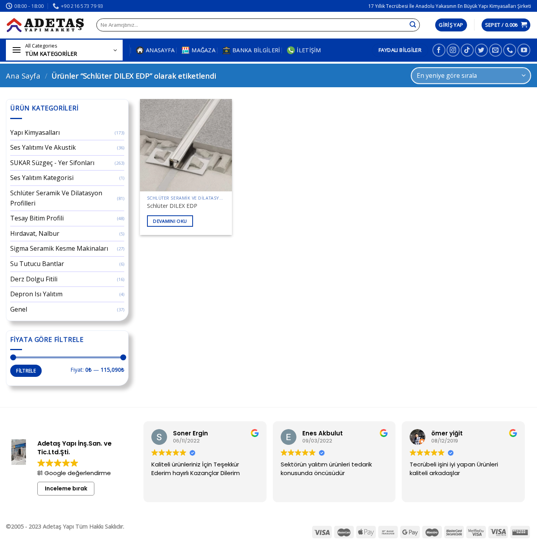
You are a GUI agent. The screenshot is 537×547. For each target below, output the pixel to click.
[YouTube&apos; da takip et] (523, 50)
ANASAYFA (160, 50)
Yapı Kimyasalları (35, 132)
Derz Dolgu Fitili (33, 279)
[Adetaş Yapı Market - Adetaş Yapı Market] (45, 25)
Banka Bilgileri (256, 50)
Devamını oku (170, 221)
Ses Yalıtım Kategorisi (42, 177)
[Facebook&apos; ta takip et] (438, 50)
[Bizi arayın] (509, 50)
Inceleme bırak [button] (66, 488)
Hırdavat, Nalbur (34, 233)
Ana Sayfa (23, 76)
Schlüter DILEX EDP (172, 205)
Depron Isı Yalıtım (36, 294)
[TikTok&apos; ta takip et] (467, 50)
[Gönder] (412, 25)
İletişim (309, 50)
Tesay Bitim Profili (37, 218)
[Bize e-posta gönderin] (495, 50)
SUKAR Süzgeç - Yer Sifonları (52, 162)
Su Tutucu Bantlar (37, 263)
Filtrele (26, 370)
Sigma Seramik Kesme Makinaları (59, 248)
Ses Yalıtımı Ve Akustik (43, 147)
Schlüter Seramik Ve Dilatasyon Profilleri (56, 198)
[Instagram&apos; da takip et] (453, 50)
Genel (18, 309)
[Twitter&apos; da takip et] (481, 50)
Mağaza (203, 50)
